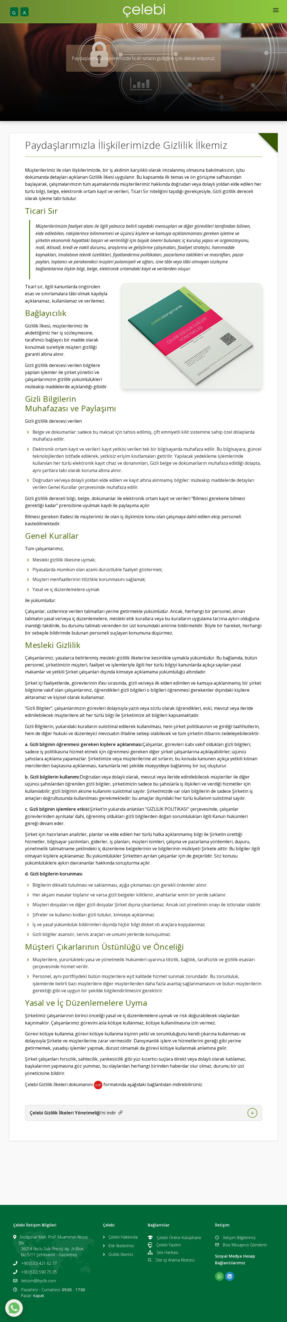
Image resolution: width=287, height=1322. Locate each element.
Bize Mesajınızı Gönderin (245, 1244)
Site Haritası (167, 1252)
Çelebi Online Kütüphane (179, 1237)
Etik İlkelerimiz (121, 1245)
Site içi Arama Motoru (175, 1260)
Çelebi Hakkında (123, 1237)
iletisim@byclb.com (38, 1280)
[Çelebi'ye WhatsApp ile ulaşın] (219, 1276)
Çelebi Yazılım (168, 1244)
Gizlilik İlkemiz (120, 1254)
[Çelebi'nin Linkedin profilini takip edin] (229, 1276)
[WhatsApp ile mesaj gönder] (14, 1308)
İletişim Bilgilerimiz (239, 1237)
